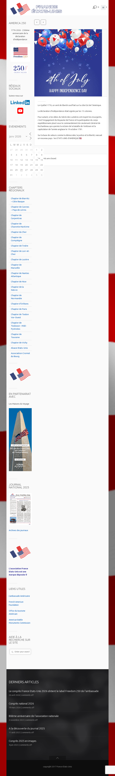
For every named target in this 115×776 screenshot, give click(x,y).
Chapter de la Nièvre (17, 288)
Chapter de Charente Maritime (20, 225)
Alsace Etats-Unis (19, 348)
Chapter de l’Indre (19, 246)
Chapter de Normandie (16, 297)
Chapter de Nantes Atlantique (20, 274)
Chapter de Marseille (16, 266)
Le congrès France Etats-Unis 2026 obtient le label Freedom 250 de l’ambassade (54, 691)
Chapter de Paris (19, 309)
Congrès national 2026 (21, 703)
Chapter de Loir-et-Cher (20, 252)
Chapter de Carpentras (16, 216)
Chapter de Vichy (19, 342)
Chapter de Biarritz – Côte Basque (20, 200)
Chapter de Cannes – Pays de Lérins (20, 208)
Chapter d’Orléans (19, 303)
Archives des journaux (18, 530)
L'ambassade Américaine (19, 596)
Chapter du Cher (19, 232)
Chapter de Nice (18, 281)
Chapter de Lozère (20, 259)
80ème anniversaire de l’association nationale (34, 716)
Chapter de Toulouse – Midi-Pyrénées (19, 326)
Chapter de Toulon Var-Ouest (20, 316)
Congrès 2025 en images (22, 740)
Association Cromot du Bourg (20, 354)
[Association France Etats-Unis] (35, 7)
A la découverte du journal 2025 (27, 728)
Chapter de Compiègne (16, 239)
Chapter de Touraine (16, 335)
